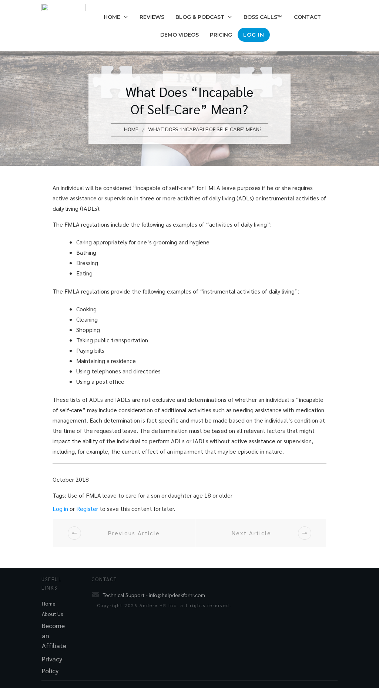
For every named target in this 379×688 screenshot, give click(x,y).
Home (49, 603)
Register (87, 508)
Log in (60, 508)
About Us (52, 613)
